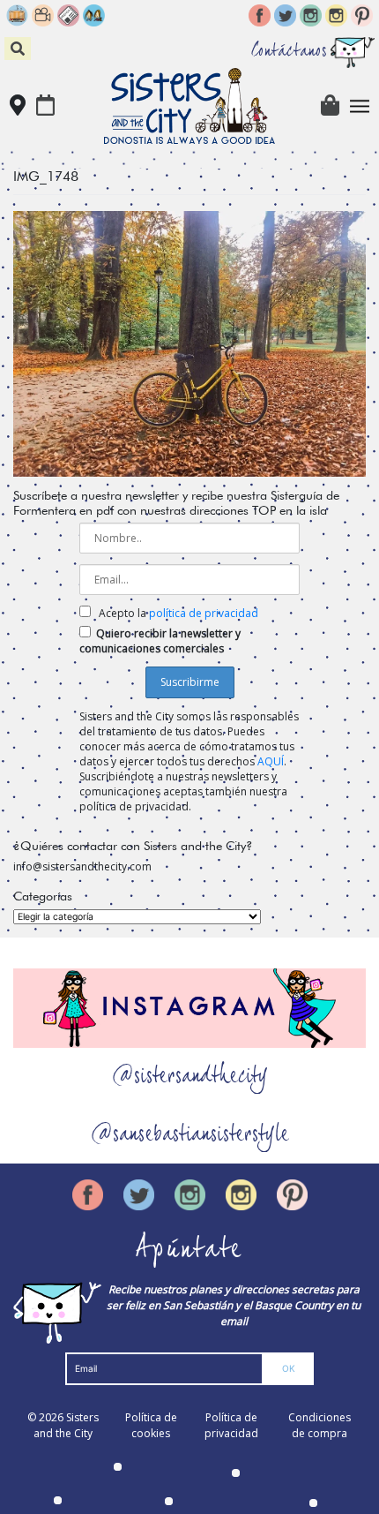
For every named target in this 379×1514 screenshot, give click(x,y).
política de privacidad (203, 613)
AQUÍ (270, 761)
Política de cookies (151, 1425)
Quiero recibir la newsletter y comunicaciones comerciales (160, 641)
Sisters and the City (66, 1425)
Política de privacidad (231, 1425)
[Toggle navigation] (360, 106)
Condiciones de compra (319, 1425)
